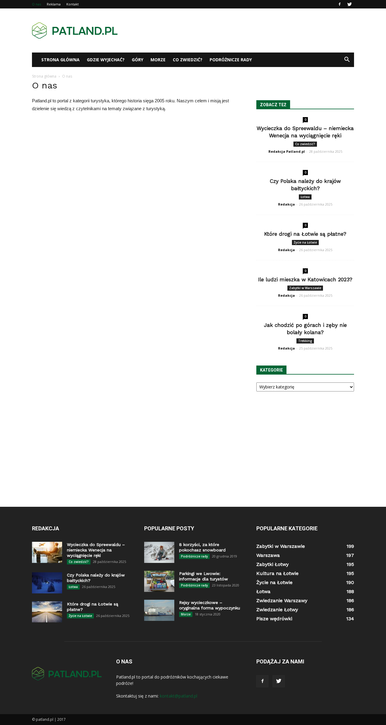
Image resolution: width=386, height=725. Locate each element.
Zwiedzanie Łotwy (277, 609)
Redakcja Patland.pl (286, 151)
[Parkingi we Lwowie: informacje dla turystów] (159, 581)
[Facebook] (339, 4)
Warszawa (268, 555)
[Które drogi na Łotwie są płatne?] (47, 611)
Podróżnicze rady (231, 59)
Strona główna (60, 59)
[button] (347, 60)
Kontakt (72, 4)
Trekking (305, 341)
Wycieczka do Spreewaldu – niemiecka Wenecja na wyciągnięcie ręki (96, 550)
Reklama (54, 4)
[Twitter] (349, 4)
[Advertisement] (244, 30)
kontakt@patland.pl (178, 696)
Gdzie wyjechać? (106, 59)
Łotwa (305, 197)
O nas (36, 4)
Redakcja (286, 204)
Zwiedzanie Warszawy (281, 600)
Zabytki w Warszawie (305, 288)
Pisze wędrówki (274, 618)
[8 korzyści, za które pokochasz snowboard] (159, 552)
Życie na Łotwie (305, 242)
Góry (137, 59)
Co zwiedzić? (187, 59)
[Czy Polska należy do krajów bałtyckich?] (47, 582)
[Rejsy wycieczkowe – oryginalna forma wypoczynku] (159, 610)
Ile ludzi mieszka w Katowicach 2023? (305, 279)
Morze (158, 59)
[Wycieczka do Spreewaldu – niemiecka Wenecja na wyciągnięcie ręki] (47, 552)
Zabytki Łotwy (272, 564)
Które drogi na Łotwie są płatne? (305, 234)
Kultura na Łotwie (277, 573)
